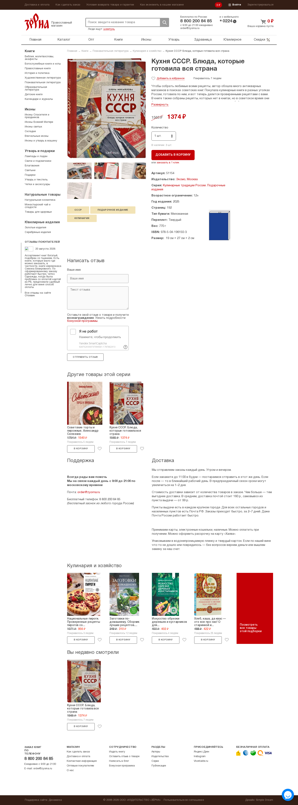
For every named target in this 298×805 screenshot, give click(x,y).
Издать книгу (117, 752)
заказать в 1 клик (168, 163)
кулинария (81, 218)
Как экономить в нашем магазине (162, 5)
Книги (118, 39)
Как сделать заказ (68, 5)
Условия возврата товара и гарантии (110, 5)
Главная (35, 39)
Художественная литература (43, 78)
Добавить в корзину (173, 155)
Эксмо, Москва (187, 179)
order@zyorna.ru (189, 28)
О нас (70, 770)
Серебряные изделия (38, 232)
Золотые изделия (35, 227)
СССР (78, 210)
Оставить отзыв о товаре (124, 756)
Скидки (259, 39)
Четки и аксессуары (37, 184)
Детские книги (34, 94)
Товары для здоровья (38, 212)
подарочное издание (113, 210)
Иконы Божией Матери (39, 122)
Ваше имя (74, 269)
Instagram (200, 756)
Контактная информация (82, 761)
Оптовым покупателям (80, 766)
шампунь (109, 29)
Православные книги (38, 68)
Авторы (155, 752)
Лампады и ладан (36, 156)
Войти (236, 5)
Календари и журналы (39, 99)
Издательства (160, 756)
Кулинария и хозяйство (147, 51)
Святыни (30, 170)
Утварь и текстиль (36, 180)
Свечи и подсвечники (38, 161)
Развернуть (159, 104)
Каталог (63, 39)
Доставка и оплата (37, 5)
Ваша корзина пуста (260, 26)
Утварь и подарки (40, 151)
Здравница (203, 39)
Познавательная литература (111, 51)
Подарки (30, 175)
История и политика (37, 73)
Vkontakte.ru (201, 761)
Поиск (164, 22)
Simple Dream (264, 800)
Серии (155, 761)
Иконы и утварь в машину (41, 141)
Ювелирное (232, 39)
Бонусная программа (122, 766)
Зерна (37, 21)
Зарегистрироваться (260, 5)
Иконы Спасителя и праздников (37, 116)
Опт (91, 39)
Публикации (158, 766)
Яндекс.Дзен (201, 752)
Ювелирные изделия (42, 222)
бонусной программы (82, 321)
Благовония (32, 166)
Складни (30, 131)
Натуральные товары (42, 194)
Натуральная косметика (40, 200)
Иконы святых (33, 127)
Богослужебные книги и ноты (43, 64)
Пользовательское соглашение (184, 800)
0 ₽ (219, 5)
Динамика (55, 800)
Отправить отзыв (85, 357)
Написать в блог (119, 761)
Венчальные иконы (36, 136)
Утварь (174, 39)
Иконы (146, 39)
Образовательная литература (36, 88)
